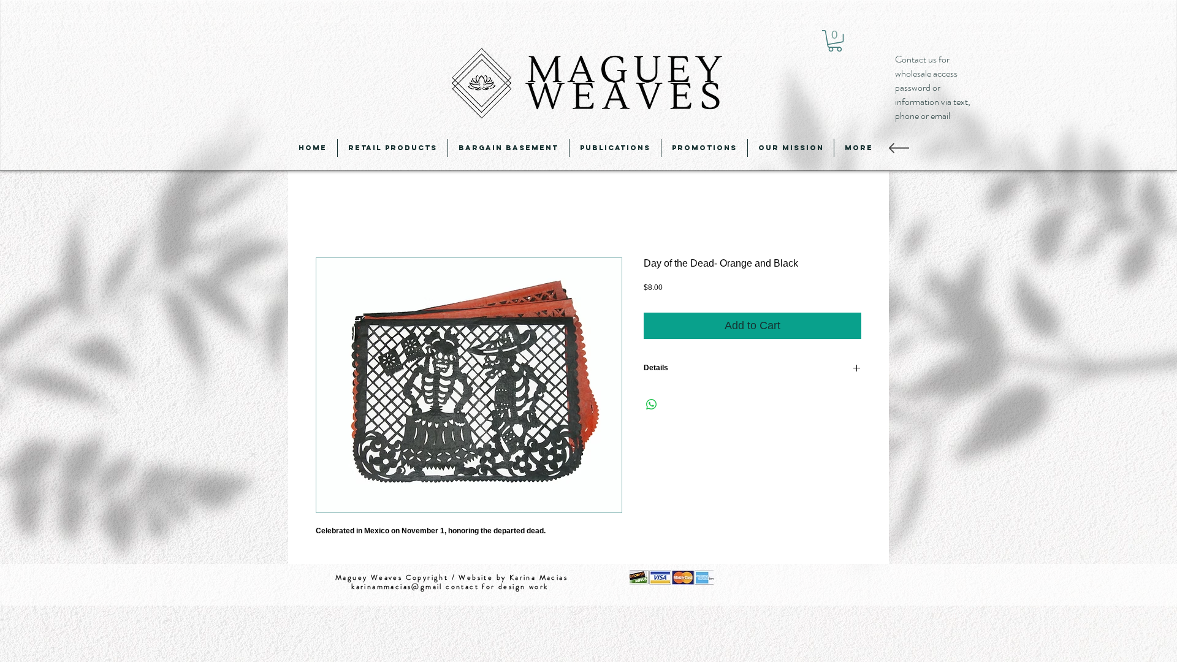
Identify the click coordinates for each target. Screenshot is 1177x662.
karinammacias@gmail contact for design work (451, 589)
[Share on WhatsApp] (651, 407)
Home (329, 215)
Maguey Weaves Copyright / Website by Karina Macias (451, 579)
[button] (835, 40)
